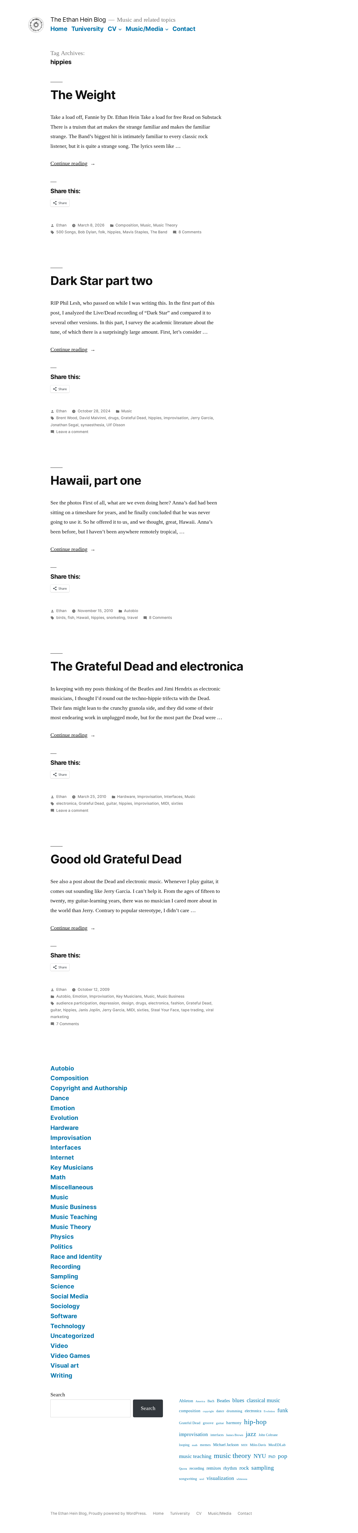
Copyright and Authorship (88, 1088)
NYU (260, 1456)
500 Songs (66, 232)
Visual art (64, 1365)
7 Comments (67, 1024)
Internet (62, 1157)
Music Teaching (73, 1217)
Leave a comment (72, 431)
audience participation (76, 1003)
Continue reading (72, 163)
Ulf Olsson (115, 425)
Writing (61, 1375)
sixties (177, 803)
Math (58, 1177)
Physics (62, 1236)
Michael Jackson (226, 1444)
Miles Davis (258, 1445)
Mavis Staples (135, 232)
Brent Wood (66, 418)
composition (189, 1411)
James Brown (234, 1435)
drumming (234, 1411)
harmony (234, 1423)
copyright (208, 1411)
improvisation (176, 418)
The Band (158, 232)
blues (238, 1400)
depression (109, 1003)
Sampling (64, 1276)
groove (208, 1423)
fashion (177, 1003)
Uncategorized (72, 1335)
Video (59, 1345)
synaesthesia (92, 425)
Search (57, 1394)
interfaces (217, 1435)
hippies (114, 232)
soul (201, 1479)
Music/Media (144, 28)
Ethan (61, 225)
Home (58, 28)
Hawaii (82, 617)
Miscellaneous (71, 1187)
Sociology (65, 1306)
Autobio (131, 610)
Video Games (70, 1355)
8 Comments (190, 232)
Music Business (170, 996)
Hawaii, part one (95, 480)
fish (71, 617)
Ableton (186, 1401)
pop (282, 1456)
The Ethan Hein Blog (78, 19)
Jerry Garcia (201, 418)
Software (63, 1316)
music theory (232, 1455)
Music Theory (165, 225)
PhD (271, 1456)
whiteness (241, 1479)
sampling (262, 1468)
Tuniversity (87, 28)
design (127, 1003)
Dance (59, 1098)
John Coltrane (268, 1435)
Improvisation (149, 796)
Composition (126, 225)
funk (282, 1410)
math (195, 1445)
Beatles (223, 1401)
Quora (183, 1469)
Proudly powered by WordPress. (118, 1513)
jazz (251, 1434)
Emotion (80, 996)
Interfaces (173, 796)
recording (196, 1468)
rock (244, 1468)
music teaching (195, 1456)
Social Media (69, 1296)
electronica (66, 803)
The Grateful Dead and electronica (146, 666)
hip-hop (255, 1422)
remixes (214, 1468)
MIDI (165, 803)
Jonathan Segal (64, 425)
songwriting (188, 1478)
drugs (113, 418)
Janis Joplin (89, 1010)
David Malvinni (92, 418)
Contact (184, 28)
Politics (61, 1246)
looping (184, 1445)
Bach (210, 1401)
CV (112, 28)
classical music (263, 1400)
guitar (111, 803)
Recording (65, 1266)
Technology (67, 1326)
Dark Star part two (101, 280)
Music (145, 225)
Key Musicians (129, 996)
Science (62, 1286)
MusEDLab (277, 1445)
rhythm (230, 1468)
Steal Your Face (165, 1010)
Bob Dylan (87, 232)
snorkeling (115, 617)
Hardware (126, 796)
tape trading (192, 1010)
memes (205, 1445)
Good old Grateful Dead (115, 859)
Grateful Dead (133, 418)
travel (132, 617)
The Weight (82, 94)
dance (220, 1411)
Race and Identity (76, 1256)
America (200, 1401)
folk (101, 232)
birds (61, 617)
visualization (220, 1478)
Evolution (64, 1117)
